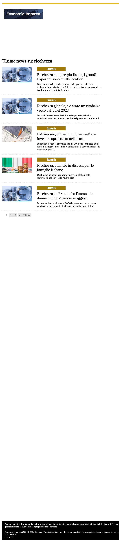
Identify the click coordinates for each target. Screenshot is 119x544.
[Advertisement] (85, 29)
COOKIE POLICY (11, 534)
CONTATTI (9, 537)
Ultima (26, 215)
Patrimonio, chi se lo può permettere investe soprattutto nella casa (66, 136)
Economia (51, 128)
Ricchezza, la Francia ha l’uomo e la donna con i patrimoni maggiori (65, 195)
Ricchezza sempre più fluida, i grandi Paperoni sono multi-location (66, 76)
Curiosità (51, 69)
